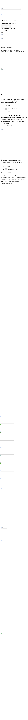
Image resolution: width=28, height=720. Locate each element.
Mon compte (4, 556)
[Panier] (1, 42)
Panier (3, 559)
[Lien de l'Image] (9, 488)
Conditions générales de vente (9, 578)
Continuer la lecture (6, 125)
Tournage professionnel (7, 607)
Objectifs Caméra (6, 610)
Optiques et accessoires (7, 604)
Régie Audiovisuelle (6, 625)
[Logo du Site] (11, 10)
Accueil (3, 599)
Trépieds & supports (6, 616)
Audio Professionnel (6, 622)
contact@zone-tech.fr (13, 108)
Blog (2, 592)
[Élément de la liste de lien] (14, 511)
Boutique (3, 562)
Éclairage (3, 613)
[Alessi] (13, 451)
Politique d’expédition (7, 589)
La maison (4, 62)
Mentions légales (6, 575)
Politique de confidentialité (8, 580)
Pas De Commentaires (15, 537)
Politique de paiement (7, 586)
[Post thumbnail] (4, 529)
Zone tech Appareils (7, 96)
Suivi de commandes (7, 568)
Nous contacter (5, 565)
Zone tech (4, 157)
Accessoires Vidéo (6, 619)
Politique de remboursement (9, 583)
